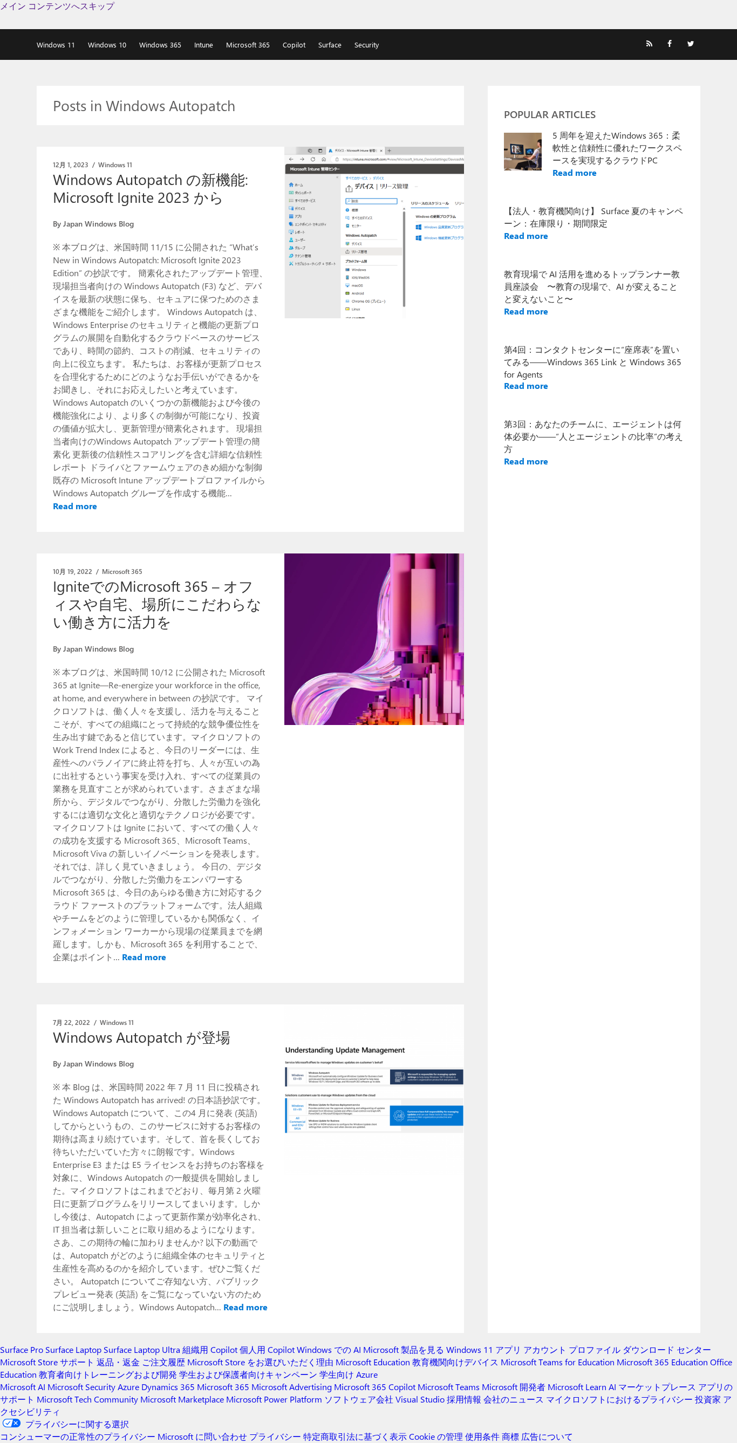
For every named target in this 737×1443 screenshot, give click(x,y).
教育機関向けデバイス (455, 1361)
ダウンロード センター (667, 1349)
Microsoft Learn (577, 1386)
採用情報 (464, 1399)
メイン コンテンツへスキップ (57, 5)
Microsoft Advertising (291, 1386)
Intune (203, 44)
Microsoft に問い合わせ (202, 1436)
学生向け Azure (348, 1374)
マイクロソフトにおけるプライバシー (619, 1399)
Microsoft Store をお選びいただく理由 (260, 1361)
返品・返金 (118, 1361)
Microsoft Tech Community (87, 1399)
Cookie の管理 (436, 1436)
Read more (75, 505)
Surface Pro (21, 1349)
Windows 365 (160, 44)
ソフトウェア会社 (358, 1399)
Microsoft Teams (449, 1386)
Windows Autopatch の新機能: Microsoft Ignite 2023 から (150, 188)
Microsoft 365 (248, 44)
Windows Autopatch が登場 (141, 1037)
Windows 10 (107, 44)
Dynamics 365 (168, 1386)
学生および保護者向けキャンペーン (248, 1374)
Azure (128, 1386)
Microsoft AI (22, 1386)
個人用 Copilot (267, 1349)
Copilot (294, 44)
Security (366, 44)
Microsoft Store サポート (47, 1361)
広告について (547, 1436)
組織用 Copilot (209, 1349)
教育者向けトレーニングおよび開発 (108, 1374)
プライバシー (275, 1436)
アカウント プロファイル (571, 1349)
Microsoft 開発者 (513, 1386)
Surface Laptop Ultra (142, 1349)
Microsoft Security (81, 1386)
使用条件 (482, 1436)
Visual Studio (420, 1399)
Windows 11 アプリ (483, 1349)
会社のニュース (513, 1399)
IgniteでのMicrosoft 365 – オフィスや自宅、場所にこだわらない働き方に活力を (157, 603)
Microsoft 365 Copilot (374, 1386)
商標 (510, 1436)
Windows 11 (56, 44)
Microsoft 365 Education (662, 1361)
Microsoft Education (373, 1361)
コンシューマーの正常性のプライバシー (77, 1436)
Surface (330, 44)
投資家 (708, 1399)
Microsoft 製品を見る (403, 1349)
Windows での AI (329, 1349)
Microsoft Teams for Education (558, 1361)
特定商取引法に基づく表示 (355, 1436)
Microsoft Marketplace (182, 1399)
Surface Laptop (73, 1349)
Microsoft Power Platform (274, 1399)
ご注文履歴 (163, 1361)
